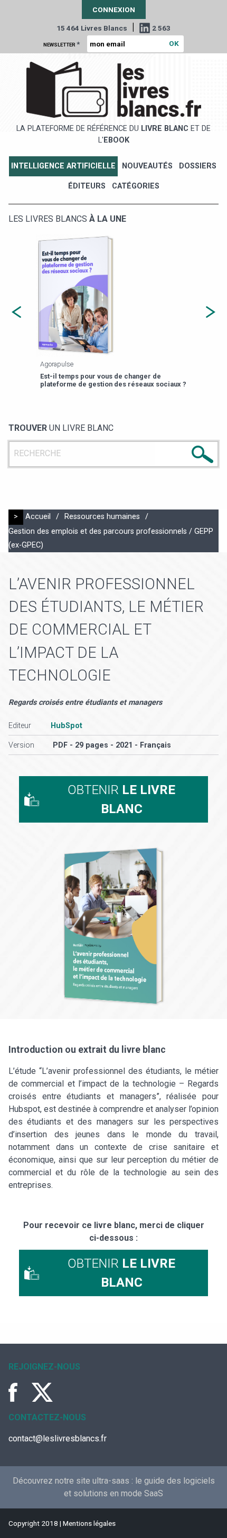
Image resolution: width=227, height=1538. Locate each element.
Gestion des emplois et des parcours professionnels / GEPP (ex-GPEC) (110, 538)
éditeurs (87, 186)
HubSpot (66, 725)
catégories (135, 186)
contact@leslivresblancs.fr (57, 1438)
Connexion (113, 9)
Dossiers (197, 166)
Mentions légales (89, 1523)
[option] (113, 312)
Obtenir (121, 799)
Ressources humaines (102, 516)
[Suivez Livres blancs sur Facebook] (19, 1392)
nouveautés (147, 166)
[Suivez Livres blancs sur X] (42, 1392)
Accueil (38, 516)
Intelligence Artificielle (63, 166)
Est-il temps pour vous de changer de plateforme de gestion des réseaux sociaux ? (113, 380)
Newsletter (61, 44)
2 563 (161, 28)
